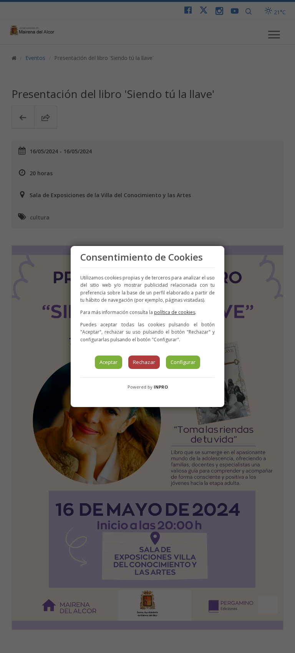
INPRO (161, 387)
